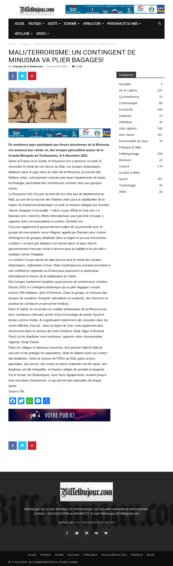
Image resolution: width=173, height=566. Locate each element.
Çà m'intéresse (129, 97)
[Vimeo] (86, 533)
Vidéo (123, 192)
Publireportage (129, 154)
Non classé (126, 135)
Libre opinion (128, 128)
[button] (159, 24)
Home (12, 44)
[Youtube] (106, 533)
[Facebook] (67, 533)
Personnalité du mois (122, 24)
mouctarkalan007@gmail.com (94, 522)
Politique (34, 24)
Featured (125, 116)
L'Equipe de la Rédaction (27, 66)
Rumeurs (125, 160)
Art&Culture (92, 24)
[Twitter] (76, 533)
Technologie (127, 185)
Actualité (125, 84)
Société (52, 24)
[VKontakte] (96, 533)
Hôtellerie (22, 34)
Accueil (20, 24)
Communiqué (128, 103)
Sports (41, 34)
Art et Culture (128, 90)
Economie (70, 24)
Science (124, 166)
